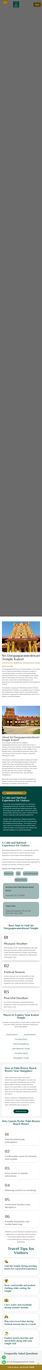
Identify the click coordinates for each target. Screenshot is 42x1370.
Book (37, 5)
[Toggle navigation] (5, 2)
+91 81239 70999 (26, 1367)
